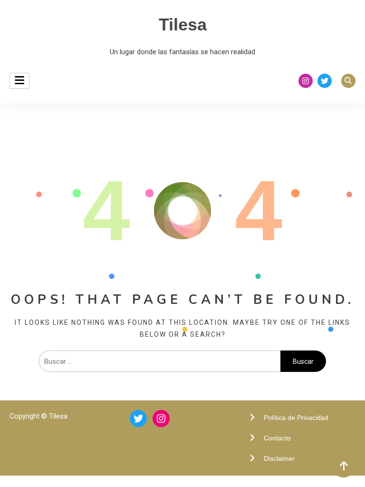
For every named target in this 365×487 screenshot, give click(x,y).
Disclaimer (279, 458)
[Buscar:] (160, 361)
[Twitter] (138, 418)
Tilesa (183, 24)
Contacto (277, 438)
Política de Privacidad (296, 417)
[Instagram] (161, 418)
